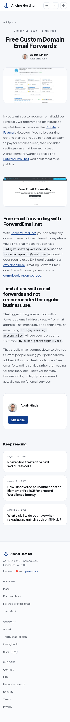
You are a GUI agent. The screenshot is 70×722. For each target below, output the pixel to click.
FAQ (5, 677)
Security (8, 691)
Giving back (10, 644)
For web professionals (17, 603)
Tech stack (10, 611)
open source (31, 571)
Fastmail (9, 132)
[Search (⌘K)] (55, 5)
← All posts (9, 22)
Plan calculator (12, 596)
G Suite (51, 127)
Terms (7, 699)
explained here (14, 265)
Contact (8, 669)
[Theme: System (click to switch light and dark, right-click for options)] (63, 5)
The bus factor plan (15, 636)
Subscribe (18, 419)
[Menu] (46, 5)
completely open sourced (22, 275)
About (7, 629)
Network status (12, 684)
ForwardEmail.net (16, 159)
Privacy (7, 706)
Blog (9, 651)
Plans (6, 588)
